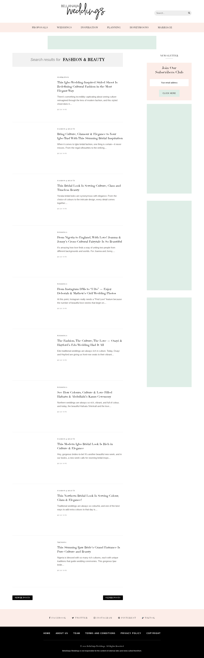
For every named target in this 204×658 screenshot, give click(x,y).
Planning (114, 27)
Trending (62, 542)
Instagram (104, 618)
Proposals (40, 27)
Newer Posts (22, 598)
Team (76, 633)
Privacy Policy (131, 633)
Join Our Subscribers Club (169, 70)
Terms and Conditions (100, 633)
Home (46, 633)
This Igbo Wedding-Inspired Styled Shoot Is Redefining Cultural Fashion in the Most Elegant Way (87, 86)
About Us (62, 633)
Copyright (154, 633)
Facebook (59, 618)
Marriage (165, 27)
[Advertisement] (102, 42)
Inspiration (89, 27)
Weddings (64, 27)
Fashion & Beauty (66, 129)
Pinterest (128, 618)
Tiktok (149, 618)
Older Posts (113, 598)
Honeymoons (139, 27)
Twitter (81, 618)
